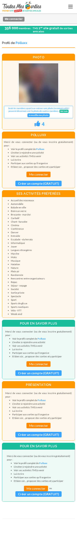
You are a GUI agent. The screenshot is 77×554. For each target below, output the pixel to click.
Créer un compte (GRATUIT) (38, 183)
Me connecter (14, 19)
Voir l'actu (64, 111)
